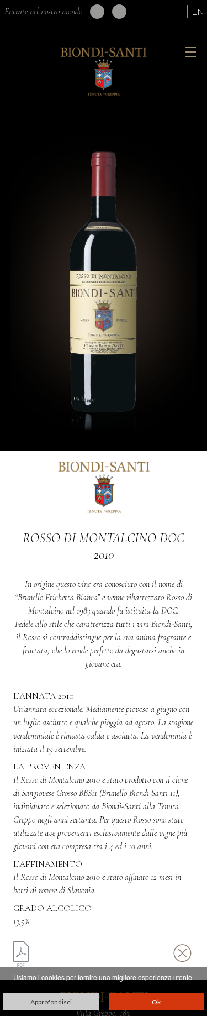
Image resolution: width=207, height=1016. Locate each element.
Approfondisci (51, 1002)
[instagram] (119, 11)
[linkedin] (97, 11)
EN (198, 11)
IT (180, 11)
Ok (156, 1002)
